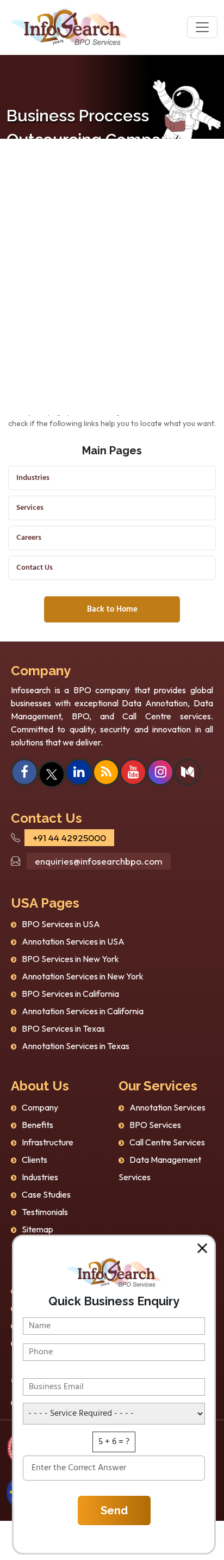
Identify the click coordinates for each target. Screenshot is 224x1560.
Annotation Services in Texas (75, 1045)
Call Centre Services (167, 1142)
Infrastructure (47, 1142)
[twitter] (52, 773)
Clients (34, 1159)
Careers (28, 538)
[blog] (106, 773)
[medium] (187, 773)
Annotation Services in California (83, 1011)
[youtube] (133, 773)
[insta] (160, 773)
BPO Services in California (70, 993)
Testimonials (45, 1211)
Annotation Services (167, 1107)
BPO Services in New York (70, 958)
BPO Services (155, 1124)
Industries (32, 478)
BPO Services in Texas (63, 1028)
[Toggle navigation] (202, 27)
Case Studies (46, 1194)
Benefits (37, 1124)
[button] (202, 1248)
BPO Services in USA (61, 923)
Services (29, 508)
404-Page (57, 207)
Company (40, 1107)
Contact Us (34, 568)
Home (17, 207)
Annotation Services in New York (83, 976)
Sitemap (37, 1229)
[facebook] (24, 773)
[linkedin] (79, 773)
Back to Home (112, 609)
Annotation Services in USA (73, 941)
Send (114, 1510)
